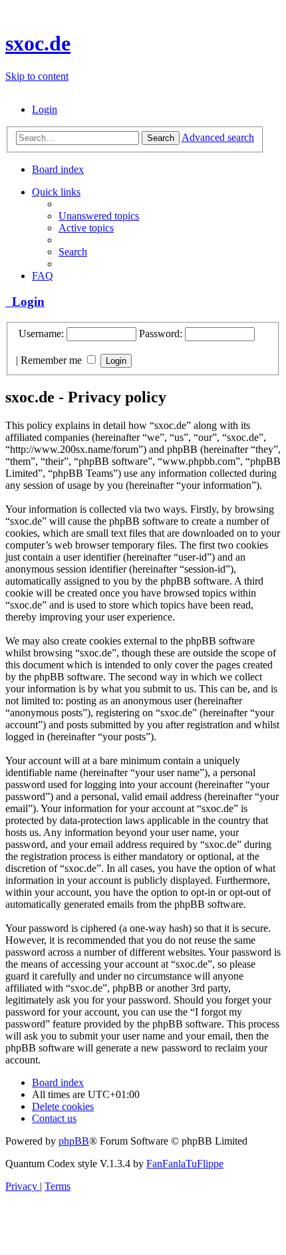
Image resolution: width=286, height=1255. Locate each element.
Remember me (52, 360)
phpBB (74, 1141)
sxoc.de (38, 43)
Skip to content (37, 76)
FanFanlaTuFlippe (184, 1163)
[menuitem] (44, 109)
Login (25, 302)
